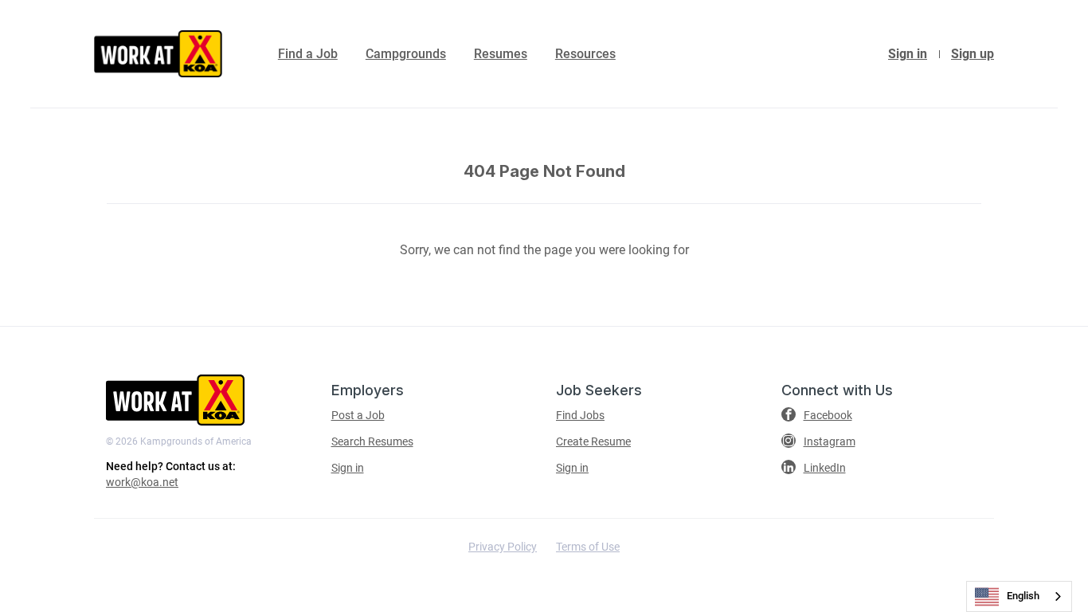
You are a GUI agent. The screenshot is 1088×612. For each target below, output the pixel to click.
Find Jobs (580, 415)
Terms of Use (588, 546)
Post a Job (358, 415)
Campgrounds (406, 53)
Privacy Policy (502, 546)
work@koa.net (142, 482)
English (1023, 596)
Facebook (828, 415)
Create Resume (593, 441)
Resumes (500, 53)
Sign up (972, 53)
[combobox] (1019, 596)
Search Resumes (372, 441)
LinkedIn (825, 467)
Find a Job (308, 53)
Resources (585, 53)
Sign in (907, 53)
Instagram (829, 441)
